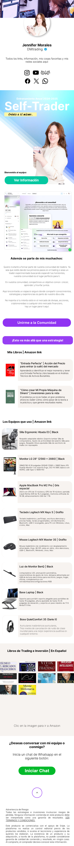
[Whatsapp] (45, 81)
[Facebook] (27, 81)
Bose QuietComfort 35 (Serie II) (38, 619)
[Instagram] (27, 72)
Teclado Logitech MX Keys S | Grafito (41, 512)
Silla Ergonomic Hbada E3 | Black (38, 432)
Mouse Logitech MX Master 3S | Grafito (42, 539)
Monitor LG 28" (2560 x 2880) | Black (42, 458)
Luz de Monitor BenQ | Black (36, 566)
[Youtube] (35, 72)
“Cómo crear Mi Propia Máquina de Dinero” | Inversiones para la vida (40, 391)
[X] (36, 81)
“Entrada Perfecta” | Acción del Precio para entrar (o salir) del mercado (42, 365)
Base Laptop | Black (31, 592)
